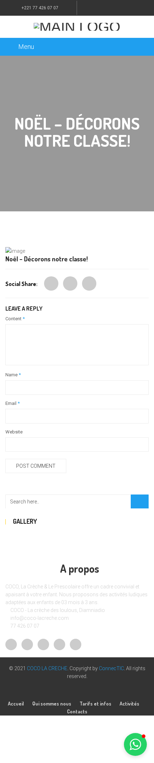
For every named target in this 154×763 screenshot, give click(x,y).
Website (14, 432)
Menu (26, 46)
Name (13, 374)
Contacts (77, 711)
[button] (135, 744)
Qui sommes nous (51, 704)
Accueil (16, 704)
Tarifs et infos (95, 704)
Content (15, 318)
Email (12, 403)
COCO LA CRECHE (47, 668)
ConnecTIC (111, 668)
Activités (129, 704)
